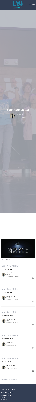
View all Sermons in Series (9, 379)
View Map (4, 399)
